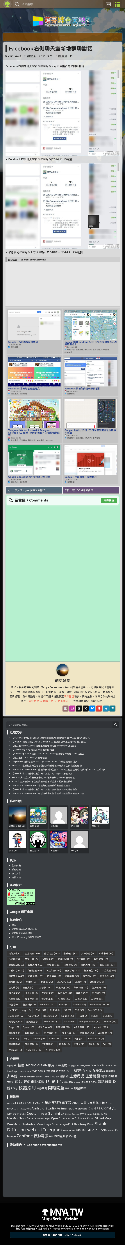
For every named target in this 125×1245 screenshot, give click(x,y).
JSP (65, 1010)
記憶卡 (76, 1044)
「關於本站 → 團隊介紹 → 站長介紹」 (48, 701)
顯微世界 (29, 999)
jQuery (31, 1016)
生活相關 (29, 953)
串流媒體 (106, 970)
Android (98, 1027)
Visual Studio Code (91, 1130)
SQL (105, 1016)
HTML (37, 1010)
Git (62, 1113)
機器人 (26, 987)
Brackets (82, 1108)
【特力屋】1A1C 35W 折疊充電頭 (29, 757)
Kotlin (52, 1038)
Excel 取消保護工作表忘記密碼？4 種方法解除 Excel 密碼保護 (43, 777)
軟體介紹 (13, 965)
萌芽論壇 (109, 500)
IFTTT (82, 1114)
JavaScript (14, 1016)
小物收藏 (103, 953)
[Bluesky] (92, 708)
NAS (91, 1044)
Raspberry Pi (82, 1124)
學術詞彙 (78, 987)
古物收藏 (13, 959)
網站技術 (104, 965)
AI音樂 (94, 999)
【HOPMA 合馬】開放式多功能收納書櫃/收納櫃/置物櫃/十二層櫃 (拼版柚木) (51, 737)
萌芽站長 (31, 56)
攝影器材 (94, 982)
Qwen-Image (44, 1124)
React (81, 1016)
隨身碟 (62, 1044)
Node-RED (31, 1050)
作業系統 (50, 970)
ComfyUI (109, 1108)
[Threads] (79, 708)
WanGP (110, 1130)
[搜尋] (115, 724)
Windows (44, 1004)
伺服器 (12, 982)
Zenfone (25, 1136)
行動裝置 (32, 970)
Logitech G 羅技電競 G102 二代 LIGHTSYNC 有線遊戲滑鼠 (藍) (44, 761)
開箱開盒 (13, 976)
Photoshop (29, 1124)
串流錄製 (102, 1033)
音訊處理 (84, 1033)
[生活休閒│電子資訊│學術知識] (62, 24)
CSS (77, 1010)
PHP (52, 1010)
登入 (14, 925)
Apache (72, 1108)
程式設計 (104, 976)
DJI (24, 1114)
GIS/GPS (61, 982)
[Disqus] (62, 543)
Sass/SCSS (93, 1010)
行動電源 (41, 1136)
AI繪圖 (61, 999)
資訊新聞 (62, 56)
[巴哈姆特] (112, 708)
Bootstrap (48, 1016)
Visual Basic (94, 1038)
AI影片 (78, 999)
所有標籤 (16, 869)
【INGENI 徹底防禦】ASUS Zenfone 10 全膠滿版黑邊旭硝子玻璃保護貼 (49, 741)
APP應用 (79, 1027)
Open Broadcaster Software (68, 1118)
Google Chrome (87, 1021)
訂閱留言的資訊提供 (22, 933)
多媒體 (67, 965)
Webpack (13, 1050)
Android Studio (43, 1108)
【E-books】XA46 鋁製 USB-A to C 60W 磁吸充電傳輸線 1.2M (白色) (48, 753)
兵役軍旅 (98, 959)
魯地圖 (73, 1136)
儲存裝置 (69, 976)
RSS (93, 1016)
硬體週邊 (32, 976)
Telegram (52, 1129)
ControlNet (15, 1113)
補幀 (51, 1136)
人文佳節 (13, 999)
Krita (98, 1114)
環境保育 (13, 993)
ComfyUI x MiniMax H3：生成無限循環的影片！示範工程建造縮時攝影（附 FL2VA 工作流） (59, 769)
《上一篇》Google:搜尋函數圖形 (26, 490)
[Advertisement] (62, 282)
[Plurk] (99, 708)
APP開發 (51, 1050)
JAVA (11, 1038)
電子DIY (87, 976)
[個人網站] (65, 708)
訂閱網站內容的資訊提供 (24, 929)
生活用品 (48, 953)
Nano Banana (27, 1118)
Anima (62, 1108)
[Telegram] (106, 708)
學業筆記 (60, 987)
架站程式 (13, 1021)
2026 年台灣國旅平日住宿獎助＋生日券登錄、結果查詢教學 (42, 781)
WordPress (50, 1021)
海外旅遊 (85, 953)
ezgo (24, 1010)
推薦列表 (27, 1004)
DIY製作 (81, 959)
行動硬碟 (46, 1044)
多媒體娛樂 (63, 959)
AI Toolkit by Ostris (24, 1109)
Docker (32, 1113)
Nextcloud (41, 1118)
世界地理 (62, 993)
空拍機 (12, 987)
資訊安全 (88, 970)
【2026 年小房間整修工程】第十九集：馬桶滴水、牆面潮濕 (42, 773)
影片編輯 (48, 1033)
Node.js (65, 1016)
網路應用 (85, 965)
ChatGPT (94, 1108)
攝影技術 (13, 1033)
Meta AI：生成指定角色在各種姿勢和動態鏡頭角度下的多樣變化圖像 (47, 765)
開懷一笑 (29, 959)
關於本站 (16, 877)
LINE (104, 1113)
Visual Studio (68, 1131)
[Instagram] (72, 708)
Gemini (54, 1113)
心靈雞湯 (46, 959)
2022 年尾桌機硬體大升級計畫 (20, 1103)
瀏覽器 (50, 965)
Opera (26, 1027)
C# (24, 1038)
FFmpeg (42, 1114)
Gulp (105, 1044)
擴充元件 (42, 1027)
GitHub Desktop (72, 1114)
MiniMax (12, 1118)
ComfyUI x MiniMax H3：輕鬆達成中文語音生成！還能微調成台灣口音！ (49, 793)
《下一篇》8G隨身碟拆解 (78, 490)
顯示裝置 (51, 976)
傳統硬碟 (13, 1044)
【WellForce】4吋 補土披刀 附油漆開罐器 (33, 749)
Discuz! (68, 1021)
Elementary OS (97, 1004)
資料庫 (28, 982)
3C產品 (78, 982)
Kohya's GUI (90, 1114)
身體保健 (80, 993)
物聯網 (44, 982)
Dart (64, 1038)
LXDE (12, 1010)
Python (37, 1038)
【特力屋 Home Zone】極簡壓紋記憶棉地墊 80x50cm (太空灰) (44, 745)
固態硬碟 (29, 1044)
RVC (92, 1124)
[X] (86, 708)
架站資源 (31, 1021)
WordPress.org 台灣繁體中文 (26, 937)
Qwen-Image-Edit (62, 1124)
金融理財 (68, 953)
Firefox (107, 1021)
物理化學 (46, 999)
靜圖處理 (29, 1033)
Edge (11, 1027)
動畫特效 (66, 1033)
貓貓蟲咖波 (61, 1136)
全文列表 (16, 865)
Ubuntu (77, 1004)
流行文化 (13, 953)
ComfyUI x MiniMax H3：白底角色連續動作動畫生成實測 (41, 785)
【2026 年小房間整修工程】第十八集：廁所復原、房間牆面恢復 (44, 789)
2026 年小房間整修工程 (53, 1102)
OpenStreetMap (99, 1118)
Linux (62, 1004)
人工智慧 (41, 987)
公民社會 (29, 993)
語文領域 (96, 987)
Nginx (47, 1118)
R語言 (77, 1038)
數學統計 (96, 993)
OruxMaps (14, 1124)
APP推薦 (61, 1027)
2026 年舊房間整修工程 (88, 1102)
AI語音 (12, 1004)
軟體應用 (32, 965)
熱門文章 (16, 873)
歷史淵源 (46, 993)
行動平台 (13, 970)
